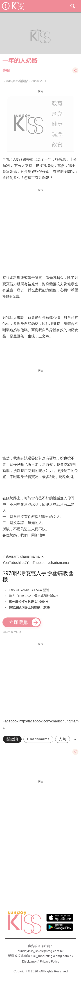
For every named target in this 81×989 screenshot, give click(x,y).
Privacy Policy (49, 961)
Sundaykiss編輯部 (15, 81)
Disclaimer (29, 961)
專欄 (6, 70)
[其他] (75, 72)
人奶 (62, 739)
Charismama (38, 739)
